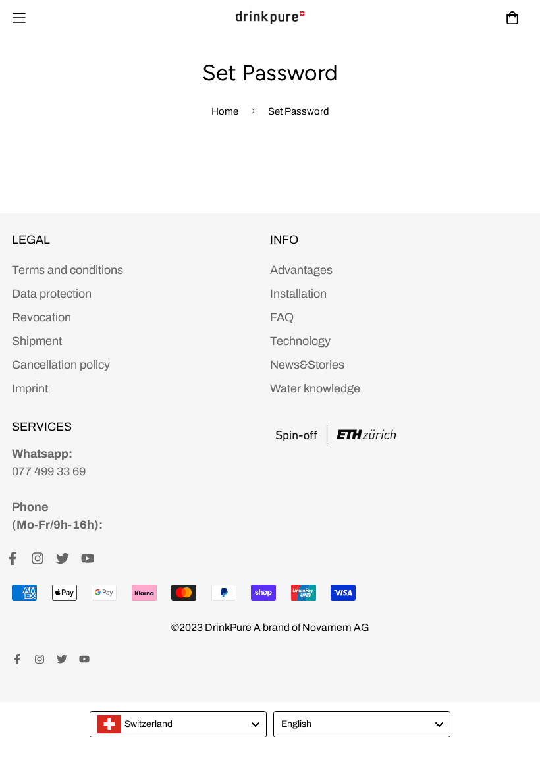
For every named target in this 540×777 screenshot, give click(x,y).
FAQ (282, 317)
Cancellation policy (61, 364)
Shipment (37, 341)
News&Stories (307, 364)
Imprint (30, 388)
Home (224, 111)
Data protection (52, 293)
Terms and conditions (67, 270)
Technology (300, 341)
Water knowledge (315, 388)
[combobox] (178, 724)
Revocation (41, 317)
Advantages (301, 270)
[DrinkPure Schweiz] (270, 17)
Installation (298, 293)
